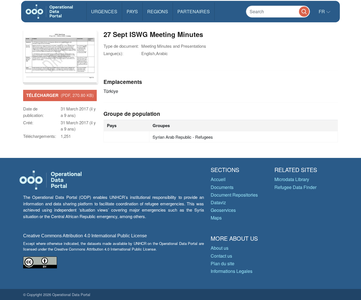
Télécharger (60, 95)
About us (219, 248)
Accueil (218, 179)
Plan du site (222, 263)
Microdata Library (291, 179)
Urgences (104, 11)
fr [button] (322, 11)
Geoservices (223, 210)
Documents (222, 187)
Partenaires (193, 11)
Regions (157, 11)
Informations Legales (231, 271)
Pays (132, 11)
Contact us (221, 256)
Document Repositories (234, 195)
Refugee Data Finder (295, 187)
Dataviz (218, 202)
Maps (216, 217)
